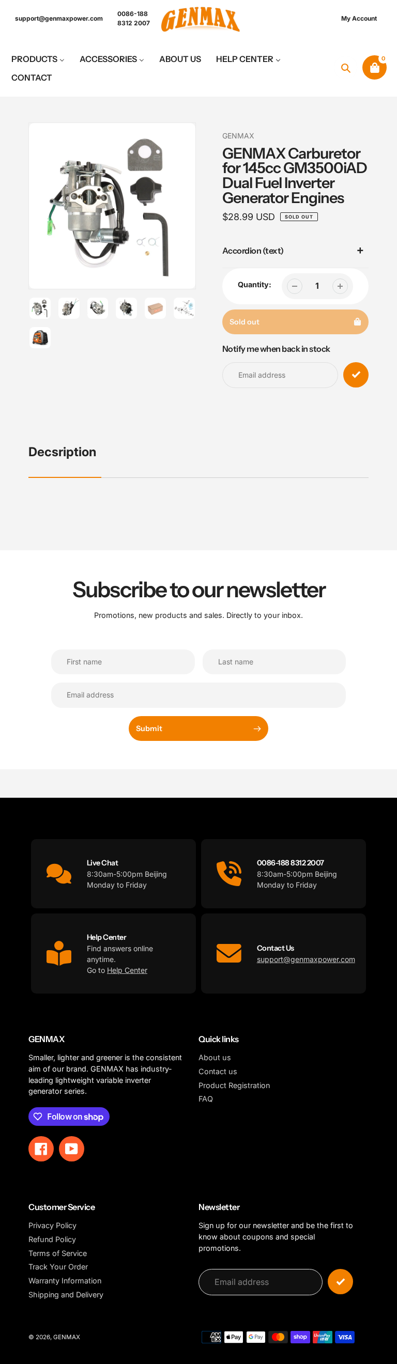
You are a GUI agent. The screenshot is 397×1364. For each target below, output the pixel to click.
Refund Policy (52, 1239)
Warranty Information (64, 1280)
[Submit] (340, 1281)
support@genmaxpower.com (59, 18)
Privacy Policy (52, 1225)
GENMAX (238, 135)
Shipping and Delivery (65, 1294)
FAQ (205, 1098)
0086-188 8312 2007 (133, 18)
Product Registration (234, 1085)
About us (214, 1057)
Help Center (127, 970)
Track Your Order (58, 1266)
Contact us (217, 1071)
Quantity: (254, 284)
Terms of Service (57, 1253)
